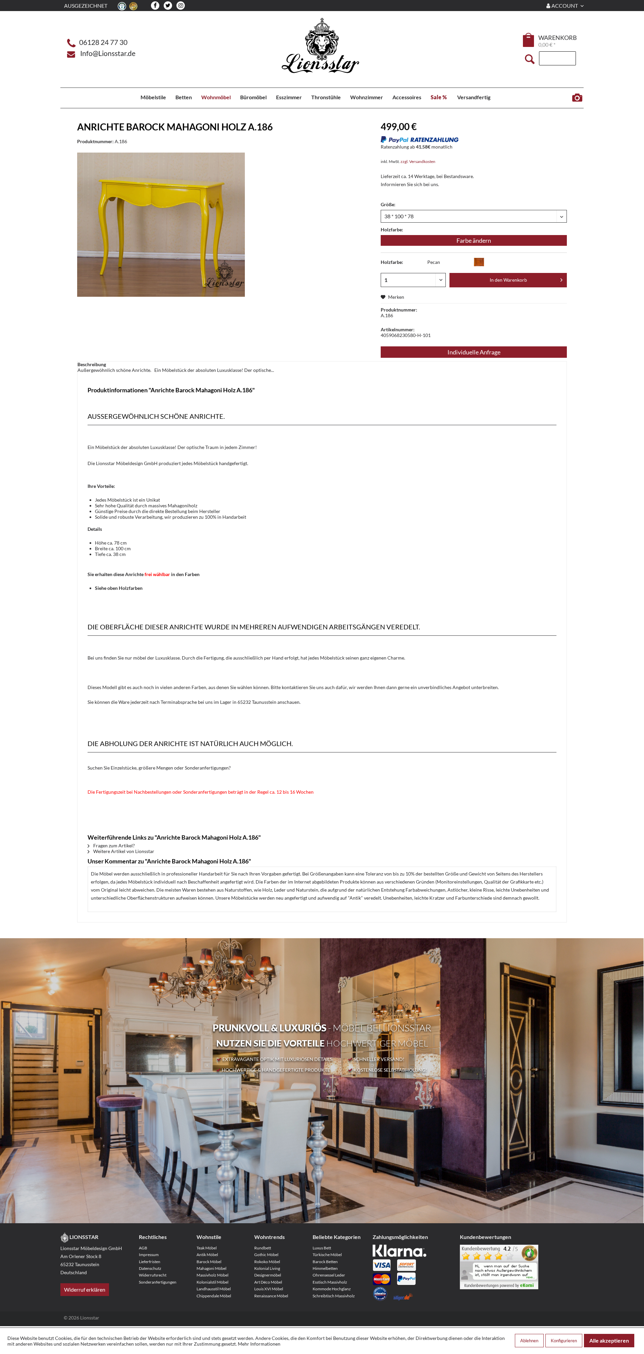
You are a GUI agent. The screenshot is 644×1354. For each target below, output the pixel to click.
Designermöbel (267, 1275)
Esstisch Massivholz (330, 1282)
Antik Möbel (207, 1254)
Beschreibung (91, 364)
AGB (143, 1247)
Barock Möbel (209, 1261)
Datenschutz (150, 1268)
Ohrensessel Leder (329, 1275)
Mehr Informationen (259, 1344)
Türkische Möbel (327, 1254)
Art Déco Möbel (268, 1282)
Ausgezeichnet (85, 5)
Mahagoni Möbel (211, 1268)
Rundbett (262, 1247)
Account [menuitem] (564, 5)
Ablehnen (529, 1340)
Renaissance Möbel (271, 1295)
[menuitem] (529, 40)
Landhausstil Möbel (214, 1288)
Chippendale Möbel (214, 1295)
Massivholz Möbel (212, 1275)
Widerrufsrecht (152, 1275)
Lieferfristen (149, 1261)
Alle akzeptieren (609, 1340)
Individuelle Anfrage (473, 352)
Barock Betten (325, 1261)
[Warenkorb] (529, 40)
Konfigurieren (564, 1340)
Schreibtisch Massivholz (334, 1295)
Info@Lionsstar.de (108, 53)
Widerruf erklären (84, 1289)
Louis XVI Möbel (268, 1288)
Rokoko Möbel (267, 1261)
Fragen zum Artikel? (113, 845)
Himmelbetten (325, 1268)
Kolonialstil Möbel (212, 1282)
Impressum (149, 1254)
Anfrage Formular (577, 98)
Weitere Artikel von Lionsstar (123, 851)
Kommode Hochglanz (332, 1288)
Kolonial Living (267, 1268)
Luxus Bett (322, 1247)
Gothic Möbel (266, 1254)
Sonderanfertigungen (157, 1282)
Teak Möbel (207, 1247)
